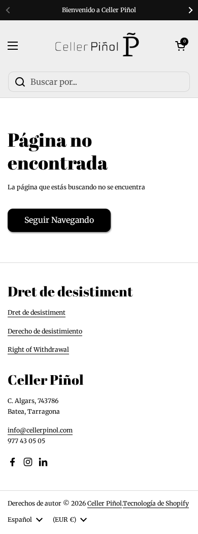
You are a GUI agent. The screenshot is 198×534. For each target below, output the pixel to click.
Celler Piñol (104, 503)
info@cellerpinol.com (40, 430)
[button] (180, 46)
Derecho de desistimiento (45, 331)
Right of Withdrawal (38, 349)
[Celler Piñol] (96, 45)
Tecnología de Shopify (156, 503)
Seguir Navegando (59, 220)
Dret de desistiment (36, 312)
